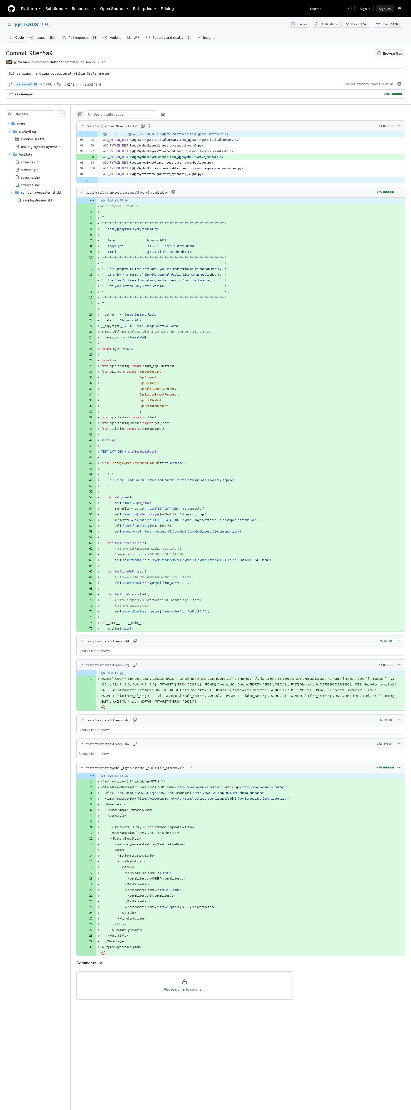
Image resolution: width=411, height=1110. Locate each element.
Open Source (112, 8)
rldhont (56, 62)
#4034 (45, 84)
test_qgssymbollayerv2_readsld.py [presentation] (48, 147)
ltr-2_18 (69, 84)
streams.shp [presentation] (30, 177)
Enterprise (142, 8)
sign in (180, 989)
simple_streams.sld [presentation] (37, 200)
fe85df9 (363, 84)
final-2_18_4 (92, 84)
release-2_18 (27, 84)
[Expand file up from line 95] (87, 134)
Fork (358, 24)
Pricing (167, 8)
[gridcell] (241, 134)
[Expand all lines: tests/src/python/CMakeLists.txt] (149, 125)
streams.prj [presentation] (29, 169)
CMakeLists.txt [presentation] (32, 139)
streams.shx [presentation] (30, 185)
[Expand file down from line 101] (87, 180)
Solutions (54, 8)
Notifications (329, 24)
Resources (82, 8)
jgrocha (20, 62)
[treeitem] (35, 162)
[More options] (399, 126)
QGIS (32, 24)
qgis (18, 24)
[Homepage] (11, 8)
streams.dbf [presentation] (30, 162)
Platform (29, 8)
